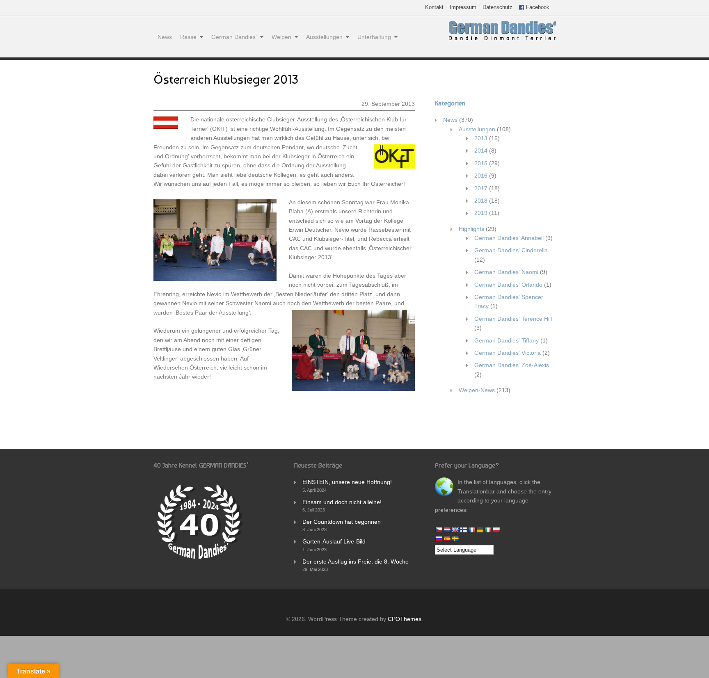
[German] (479, 530)
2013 (480, 138)
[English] (455, 530)
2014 (480, 150)
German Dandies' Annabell (509, 238)
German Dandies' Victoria (507, 352)
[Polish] (496, 530)
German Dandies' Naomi (506, 272)
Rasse (188, 37)
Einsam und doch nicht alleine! (342, 502)
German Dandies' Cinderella (511, 250)
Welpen (281, 37)
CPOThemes (404, 619)
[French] (471, 530)
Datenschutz (497, 7)
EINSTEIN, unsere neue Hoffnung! (347, 482)
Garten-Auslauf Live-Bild (334, 541)
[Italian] (488, 530)
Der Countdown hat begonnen (341, 521)
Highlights (471, 229)
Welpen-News (477, 390)
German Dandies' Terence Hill (513, 318)
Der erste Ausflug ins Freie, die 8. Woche (355, 561)
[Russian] (438, 539)
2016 (480, 175)
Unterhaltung (374, 37)
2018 (480, 200)
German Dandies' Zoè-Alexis (511, 365)
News (165, 37)
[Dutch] (447, 530)
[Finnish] (463, 530)
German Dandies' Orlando (508, 284)
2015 (480, 163)
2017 (480, 188)
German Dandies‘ (234, 37)
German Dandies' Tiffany (506, 340)
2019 (480, 213)
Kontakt (434, 7)
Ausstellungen (324, 37)
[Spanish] (447, 539)
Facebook (536, 7)
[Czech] (438, 530)
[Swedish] (455, 539)
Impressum (463, 7)
